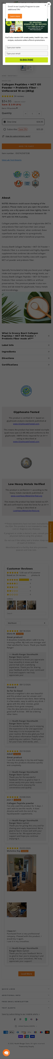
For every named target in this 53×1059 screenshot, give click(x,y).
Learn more (15, 16)
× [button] (45, 5)
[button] (6, 1052)
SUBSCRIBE (26, 59)
